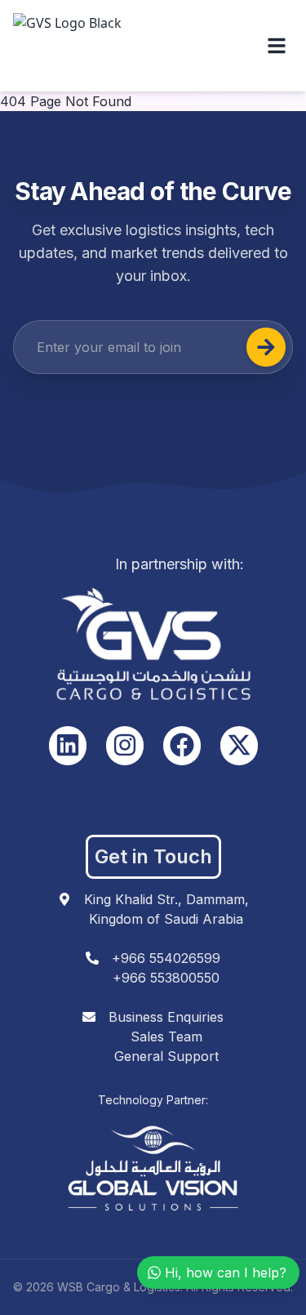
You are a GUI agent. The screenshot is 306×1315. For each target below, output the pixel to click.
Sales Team (166, 1036)
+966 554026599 (166, 958)
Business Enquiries (166, 1017)
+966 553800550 (166, 978)
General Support (166, 1056)
